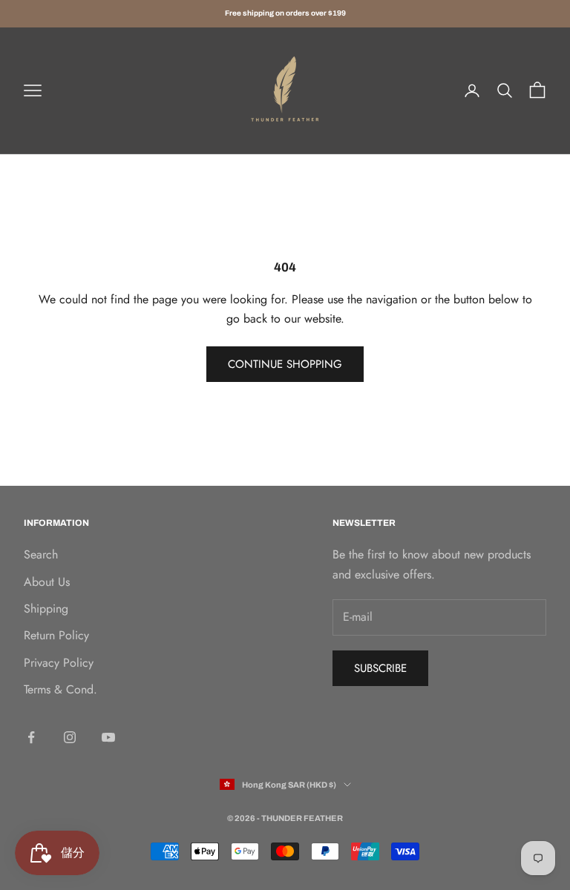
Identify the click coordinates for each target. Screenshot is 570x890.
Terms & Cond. (60, 689)
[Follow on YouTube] (108, 737)
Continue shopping (285, 364)
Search (41, 554)
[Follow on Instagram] (69, 737)
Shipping (46, 608)
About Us (47, 581)
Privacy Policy (59, 662)
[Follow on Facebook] (31, 737)
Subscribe (380, 668)
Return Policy (56, 635)
